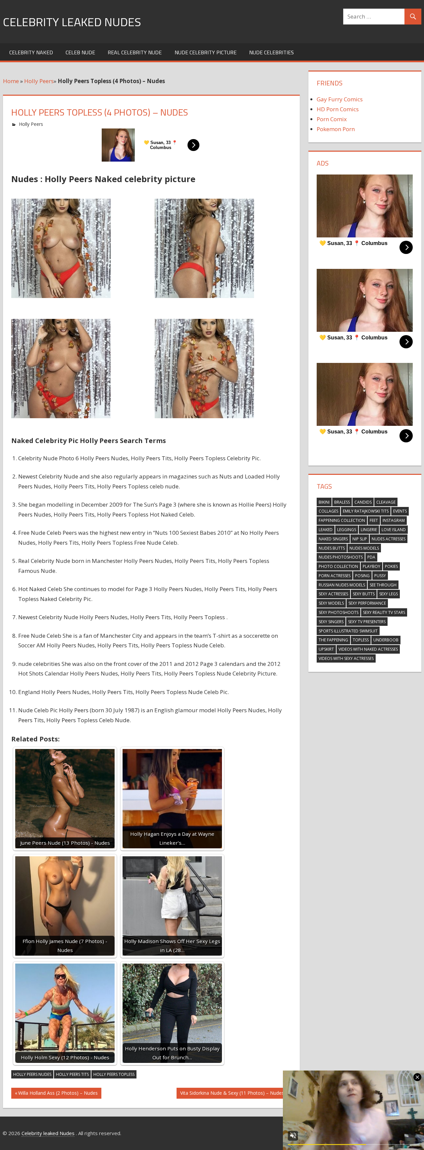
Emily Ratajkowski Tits (366, 511)
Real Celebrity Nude (135, 52)
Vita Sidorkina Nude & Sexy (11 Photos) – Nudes (232, 1094)
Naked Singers (333, 539)
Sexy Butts (364, 594)
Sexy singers (331, 622)
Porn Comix (332, 119)
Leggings (346, 529)
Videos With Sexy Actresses (346, 658)
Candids (363, 502)
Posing (362, 575)
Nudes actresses (388, 539)
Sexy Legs (388, 594)
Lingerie (369, 529)
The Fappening (333, 640)
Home (11, 81)
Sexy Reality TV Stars (384, 612)
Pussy (380, 575)
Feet (374, 520)
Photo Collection (338, 566)
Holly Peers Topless (113, 1074)
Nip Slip (359, 539)
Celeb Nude (80, 52)
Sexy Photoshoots (338, 612)
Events (400, 511)
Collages (328, 511)
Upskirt (326, 649)
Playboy (371, 566)
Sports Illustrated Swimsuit (348, 631)
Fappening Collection (342, 520)
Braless (342, 502)
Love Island (394, 529)
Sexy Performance (367, 603)
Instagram (394, 520)
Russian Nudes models (342, 585)
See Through (383, 585)
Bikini (324, 502)
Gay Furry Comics (340, 99)
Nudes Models (364, 548)
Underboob (385, 640)
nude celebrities (271, 52)
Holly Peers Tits (72, 1074)
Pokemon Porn (336, 129)
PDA (371, 557)
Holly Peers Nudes (32, 1074)
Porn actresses (334, 575)
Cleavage (386, 502)
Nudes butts (332, 548)
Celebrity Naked (31, 52)
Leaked (326, 529)
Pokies (391, 566)
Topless (361, 640)
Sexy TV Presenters (367, 622)
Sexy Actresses (333, 594)
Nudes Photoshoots (341, 557)
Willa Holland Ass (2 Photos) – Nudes (58, 1094)
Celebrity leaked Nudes (72, 22)
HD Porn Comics (338, 109)
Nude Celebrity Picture (206, 52)
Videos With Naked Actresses (368, 649)
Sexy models (331, 603)
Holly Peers (39, 81)
